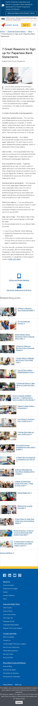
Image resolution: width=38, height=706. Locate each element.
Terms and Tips (8, 657)
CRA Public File (8, 618)
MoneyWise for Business (11, 673)
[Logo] (10, 25)
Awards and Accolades (10, 588)
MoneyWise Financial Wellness (14, 663)
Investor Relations (9, 595)
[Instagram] (19, 576)
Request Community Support (12, 628)
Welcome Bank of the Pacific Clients (21, 13)
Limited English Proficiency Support (14, 644)
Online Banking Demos (10, 651)
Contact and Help (9, 633)
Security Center (8, 654)
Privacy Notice (8, 685)
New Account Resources (11, 647)
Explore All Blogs (6, 553)
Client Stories (7, 608)
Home (2, 31)
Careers (5, 592)
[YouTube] (14, 576)
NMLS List (18, 685)
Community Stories (9, 614)
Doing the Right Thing (11, 604)
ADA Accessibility (8, 637)
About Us (6, 582)
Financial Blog (7, 666)
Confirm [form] (19, 702)
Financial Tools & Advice (17, 31)
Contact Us (6, 640)
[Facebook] (4, 576)
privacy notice (20, 698)
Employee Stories (8, 621)
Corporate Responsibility (11, 625)
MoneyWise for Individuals (11, 676)
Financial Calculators (9, 670)
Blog (30, 31)
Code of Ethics (8, 611)
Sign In (25, 25)
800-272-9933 (14, 259)
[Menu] (34, 25)
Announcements (8, 585)
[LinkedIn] (9, 576)
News (5, 599)
